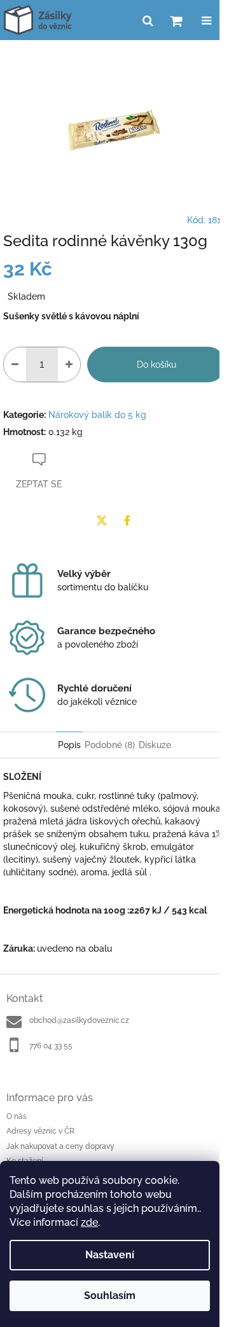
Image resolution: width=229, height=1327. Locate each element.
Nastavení (109, 1255)
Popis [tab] (69, 745)
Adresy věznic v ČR (40, 1131)
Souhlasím (109, 1295)
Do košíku (156, 364)
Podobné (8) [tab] (110, 745)
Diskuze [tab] (155, 745)
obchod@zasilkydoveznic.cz (79, 1020)
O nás (16, 1116)
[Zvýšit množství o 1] (69, 364)
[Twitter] (101, 520)
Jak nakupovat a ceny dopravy (60, 1146)
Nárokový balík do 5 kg (97, 415)
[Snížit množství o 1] (15, 364)
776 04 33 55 (51, 1045)
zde (89, 1222)
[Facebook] (127, 520)
